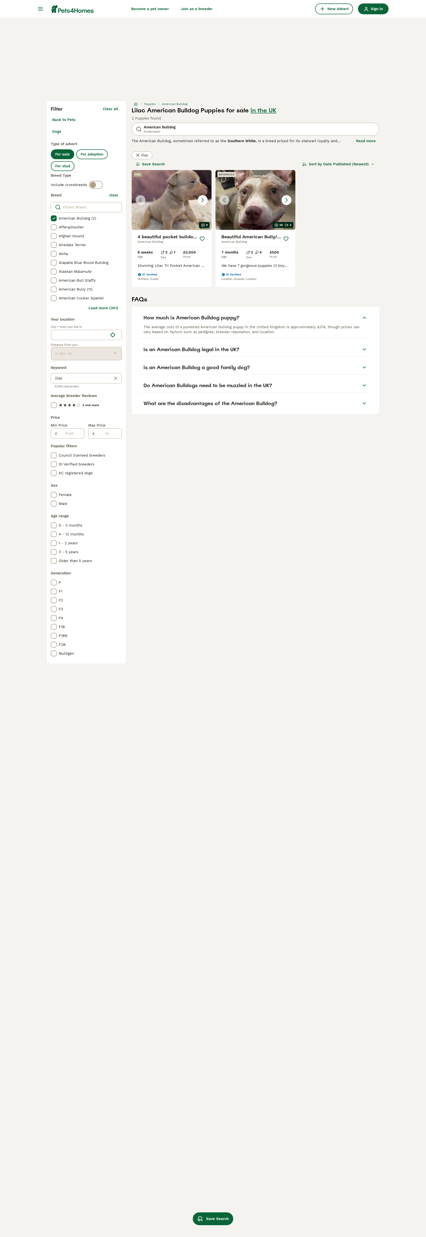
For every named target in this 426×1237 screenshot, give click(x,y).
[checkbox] (54, 218)
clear (113, 195)
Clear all (110, 109)
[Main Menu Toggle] (40, 9)
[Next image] (203, 200)
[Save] (202, 239)
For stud (62, 166)
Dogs (56, 131)
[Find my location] (113, 335)
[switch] (96, 185)
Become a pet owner (150, 9)
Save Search (153, 164)
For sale (62, 154)
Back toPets (63, 120)
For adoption (92, 154)
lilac (144, 155)
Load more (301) (103, 308)
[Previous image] (140, 200)
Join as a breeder (197, 9)
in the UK (263, 110)
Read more (366, 141)
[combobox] (79, 335)
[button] (172, 200)
